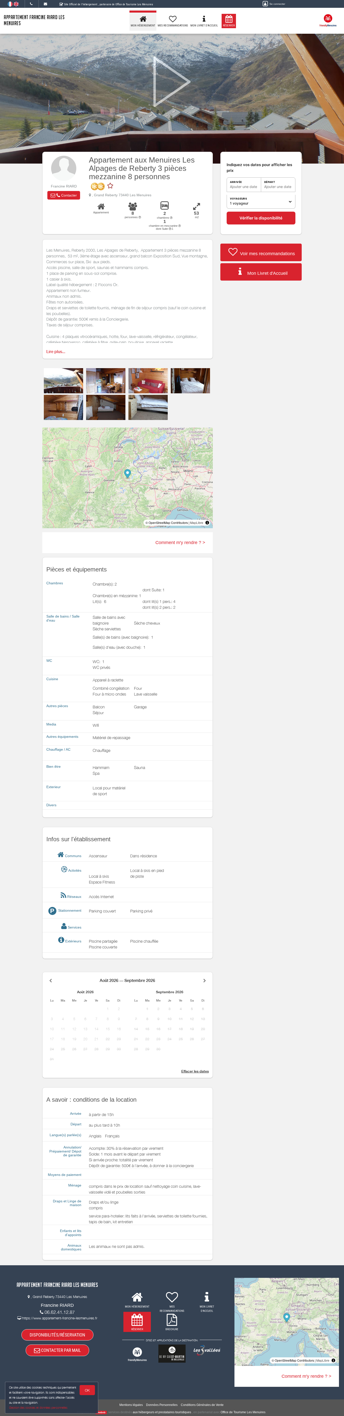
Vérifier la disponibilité (260, 217)
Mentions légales (131, 1405)
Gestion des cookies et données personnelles (38, 1407)
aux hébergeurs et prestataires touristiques (162, 1412)
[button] (63, 195)
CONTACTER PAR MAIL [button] (60, 1350)
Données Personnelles (162, 1405)
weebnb (101, 1412)
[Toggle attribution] (207, 523)
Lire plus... (55, 351)
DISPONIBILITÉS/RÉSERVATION (57, 1334)
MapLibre (196, 522)
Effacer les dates (195, 1071)
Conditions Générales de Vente (202, 1405)
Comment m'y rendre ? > (180, 542)
